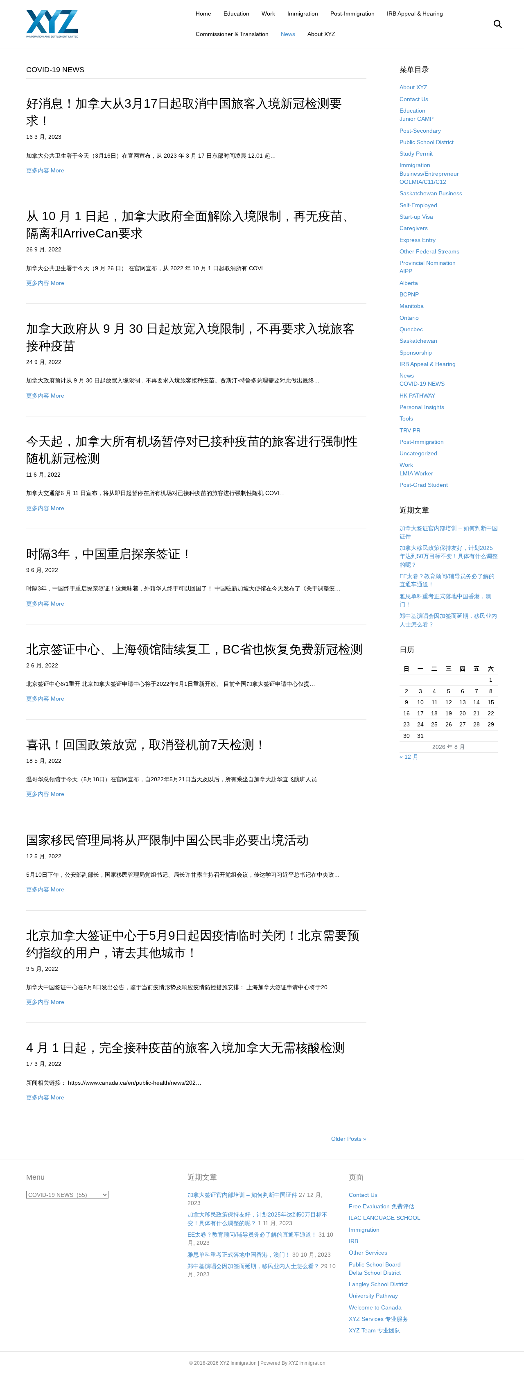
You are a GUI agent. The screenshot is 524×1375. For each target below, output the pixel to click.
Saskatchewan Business (431, 193)
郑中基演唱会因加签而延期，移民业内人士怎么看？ (253, 1266)
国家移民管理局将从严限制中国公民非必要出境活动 (167, 840)
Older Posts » (348, 1138)
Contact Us (414, 99)
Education (236, 13)
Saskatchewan (418, 340)
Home (203, 13)
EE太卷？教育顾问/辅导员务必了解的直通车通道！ (252, 1234)
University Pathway (373, 1295)
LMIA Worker (416, 473)
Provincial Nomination (428, 263)
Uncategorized (418, 453)
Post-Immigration (352, 13)
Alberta (409, 283)
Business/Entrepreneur (429, 173)
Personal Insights (422, 407)
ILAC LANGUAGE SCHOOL (384, 1217)
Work (268, 13)
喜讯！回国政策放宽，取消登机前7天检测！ (146, 744)
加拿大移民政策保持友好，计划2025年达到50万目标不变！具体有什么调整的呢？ (449, 556)
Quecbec (411, 329)
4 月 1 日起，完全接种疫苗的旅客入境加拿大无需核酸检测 (185, 1047)
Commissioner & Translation (232, 34)
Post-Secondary (420, 130)
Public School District (427, 142)
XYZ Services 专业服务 (378, 1319)
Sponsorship (416, 352)
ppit (331, 1363)
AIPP (406, 271)
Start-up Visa (416, 216)
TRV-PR (410, 430)
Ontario (409, 317)
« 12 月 (409, 756)
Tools (406, 418)
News (288, 34)
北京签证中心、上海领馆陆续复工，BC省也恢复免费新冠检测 (194, 649)
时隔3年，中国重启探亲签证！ (109, 554)
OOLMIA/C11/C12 (423, 182)
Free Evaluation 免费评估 (381, 1206)
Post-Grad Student (424, 485)
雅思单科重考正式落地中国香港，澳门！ (239, 1254)
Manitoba (412, 306)
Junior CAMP (417, 118)
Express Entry (418, 240)
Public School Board (375, 1264)
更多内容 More (45, 170)
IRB (353, 1241)
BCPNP (409, 294)
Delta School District (375, 1272)
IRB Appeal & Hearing (415, 13)
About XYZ (321, 34)
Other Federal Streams (429, 251)
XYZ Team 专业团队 (374, 1330)
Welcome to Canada (375, 1307)
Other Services (368, 1252)
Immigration (302, 13)
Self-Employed (418, 205)
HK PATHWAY (417, 395)
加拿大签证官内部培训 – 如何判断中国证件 (242, 1195)
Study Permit (416, 153)
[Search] (493, 24)
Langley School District (378, 1284)
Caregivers (414, 228)
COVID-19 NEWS (422, 383)
